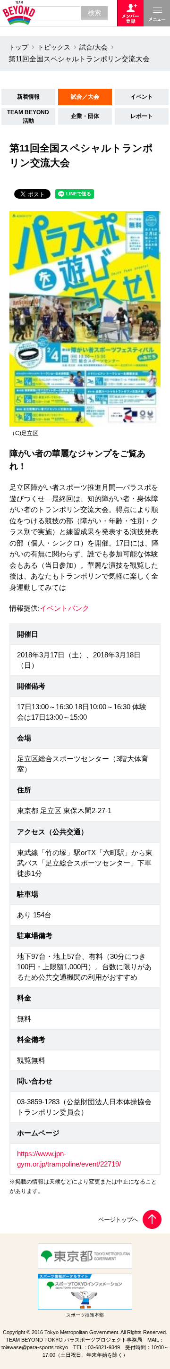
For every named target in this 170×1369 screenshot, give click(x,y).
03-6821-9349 (104, 1347)
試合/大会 (93, 47)
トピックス (53, 47)
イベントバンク (64, 608)
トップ (18, 47)
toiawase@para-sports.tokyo (34, 1347)
